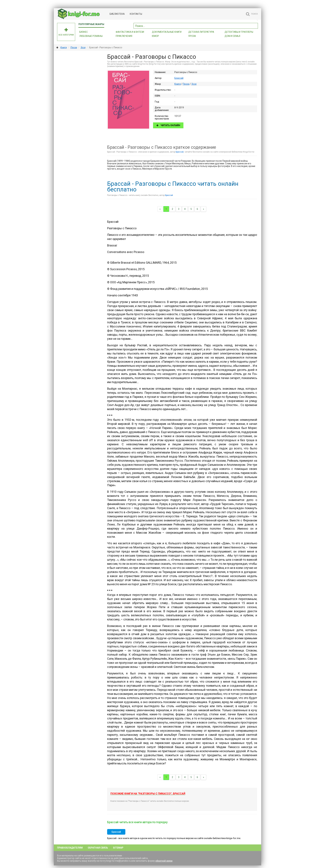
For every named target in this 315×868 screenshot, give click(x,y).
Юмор (155, 36)
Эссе (83, 47)
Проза (192, 36)
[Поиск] (255, 25)
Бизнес (83, 32)
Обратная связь (98, 847)
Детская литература (201, 32)
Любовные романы (91, 36)
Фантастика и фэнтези (130, 32)
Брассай (178, 78)
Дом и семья (232, 36)
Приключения (124, 36)
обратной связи (163, 860)
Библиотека (117, 14)
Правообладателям (70, 847)
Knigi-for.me (81, 14)
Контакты (136, 14)
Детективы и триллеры (239, 32)
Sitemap (118, 847)
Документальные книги (166, 32)
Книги (63, 47)
